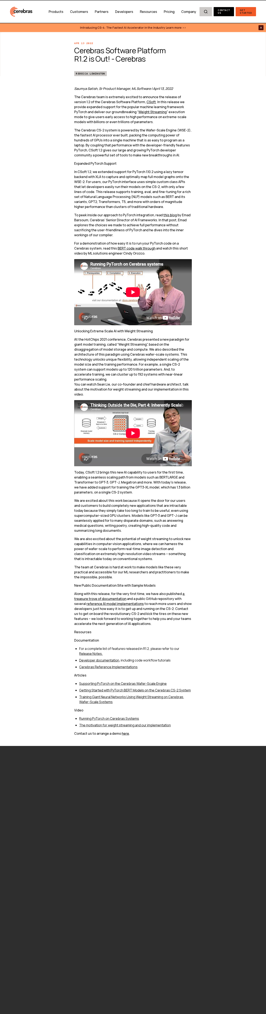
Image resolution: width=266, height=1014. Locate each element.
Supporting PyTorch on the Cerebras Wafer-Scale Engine (123, 683)
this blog (170, 215)
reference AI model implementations (115, 603)
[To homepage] (21, 12)
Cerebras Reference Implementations (108, 667)
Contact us (225, 12)
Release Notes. (91, 653)
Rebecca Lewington (90, 73)
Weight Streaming (152, 112)
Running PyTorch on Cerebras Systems (109, 718)
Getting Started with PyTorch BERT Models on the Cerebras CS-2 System (135, 690)
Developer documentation (99, 660)
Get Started (246, 12)
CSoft (151, 102)
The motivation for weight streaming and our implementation (125, 725)
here (125, 733)
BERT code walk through (136, 248)
